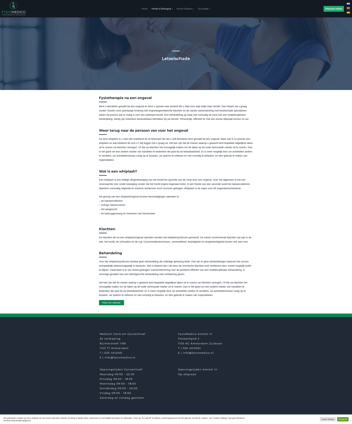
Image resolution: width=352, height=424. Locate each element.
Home (145, 9)
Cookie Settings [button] (327, 419)
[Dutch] (348, 5)
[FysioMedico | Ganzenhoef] (13, 8)
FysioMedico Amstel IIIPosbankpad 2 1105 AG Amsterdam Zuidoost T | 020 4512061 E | (200, 343)
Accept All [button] (343, 419)
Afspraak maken (333, 9)
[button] (172, 8)
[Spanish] (348, 13)
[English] (348, 9)
